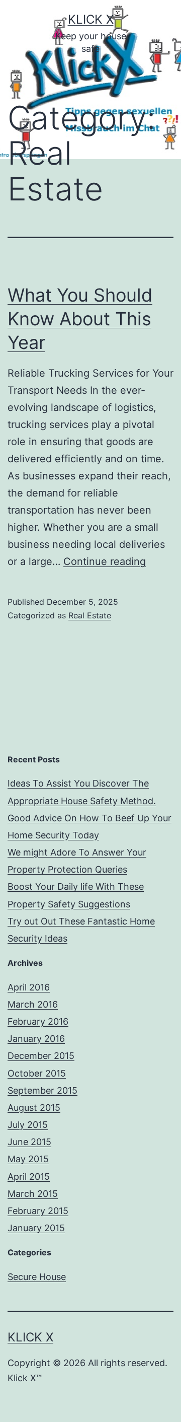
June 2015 (29, 1141)
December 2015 (41, 1055)
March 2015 (33, 1193)
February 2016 (38, 1021)
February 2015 (38, 1210)
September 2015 (42, 1090)
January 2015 (36, 1228)
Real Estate (89, 615)
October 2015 (37, 1073)
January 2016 (36, 1038)
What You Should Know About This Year (80, 318)
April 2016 (29, 987)
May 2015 (28, 1159)
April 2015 (29, 1176)
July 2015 (28, 1124)
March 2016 (33, 1004)
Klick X (91, 19)
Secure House (37, 1276)
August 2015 (34, 1107)
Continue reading (104, 561)
